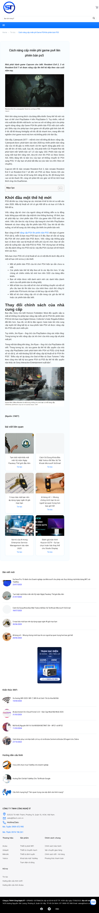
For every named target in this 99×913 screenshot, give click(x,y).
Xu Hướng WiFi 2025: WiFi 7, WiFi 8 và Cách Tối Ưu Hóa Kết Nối (36, 698)
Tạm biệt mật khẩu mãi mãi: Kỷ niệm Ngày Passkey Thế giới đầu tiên (19, 460)
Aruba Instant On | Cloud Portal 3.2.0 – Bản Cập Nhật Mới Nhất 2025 (38, 712)
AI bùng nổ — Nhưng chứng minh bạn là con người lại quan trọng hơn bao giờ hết (43, 635)
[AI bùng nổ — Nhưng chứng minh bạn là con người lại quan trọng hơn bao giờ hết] (50, 483)
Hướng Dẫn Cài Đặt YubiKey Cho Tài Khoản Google (31, 778)
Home (5, 32)
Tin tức (12, 32)
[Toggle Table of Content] (59, 188)
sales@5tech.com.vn (86, 903)
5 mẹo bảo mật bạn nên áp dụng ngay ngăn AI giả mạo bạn (19, 500)
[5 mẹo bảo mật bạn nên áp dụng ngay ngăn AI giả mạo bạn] (19, 483)
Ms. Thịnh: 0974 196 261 (13, 832)
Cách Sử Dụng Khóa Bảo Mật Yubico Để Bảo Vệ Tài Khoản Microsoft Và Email (50, 460)
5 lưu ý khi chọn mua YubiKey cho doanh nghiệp (30, 765)
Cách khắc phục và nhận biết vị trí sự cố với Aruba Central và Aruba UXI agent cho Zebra (46, 739)
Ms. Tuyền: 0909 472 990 (13, 827)
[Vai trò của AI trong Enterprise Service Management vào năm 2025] (19, 525)
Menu (4, 25)
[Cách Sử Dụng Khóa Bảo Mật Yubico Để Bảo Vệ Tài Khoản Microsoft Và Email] (50, 443)
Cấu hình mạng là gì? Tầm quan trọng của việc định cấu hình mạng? (38, 792)
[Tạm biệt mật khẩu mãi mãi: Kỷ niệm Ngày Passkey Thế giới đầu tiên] (19, 443)
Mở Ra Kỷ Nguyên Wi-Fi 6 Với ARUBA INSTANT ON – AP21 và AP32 (38, 726)
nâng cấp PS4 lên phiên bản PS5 (34, 233)
